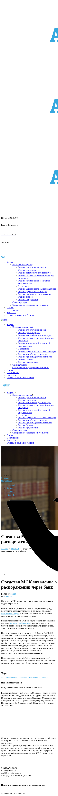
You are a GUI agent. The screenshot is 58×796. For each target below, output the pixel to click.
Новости (7, 596)
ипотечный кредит (10, 613)
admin (13, 594)
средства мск (41, 677)
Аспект (4, 548)
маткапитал (6, 677)
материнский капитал (20, 623)
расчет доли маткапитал (23, 677)
